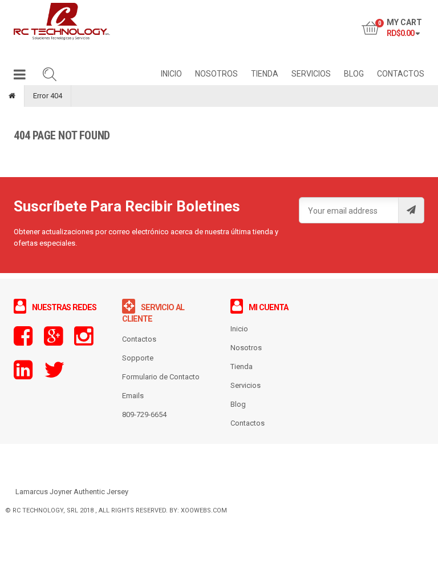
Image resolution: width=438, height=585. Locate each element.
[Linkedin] (23, 375)
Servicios (245, 385)
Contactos (247, 423)
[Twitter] (54, 375)
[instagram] (83, 341)
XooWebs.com (204, 510)
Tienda (241, 366)
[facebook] (23, 341)
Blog (238, 404)
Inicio (239, 328)
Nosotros (246, 347)
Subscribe (411, 210)
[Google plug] (53, 341)
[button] (20, 77)
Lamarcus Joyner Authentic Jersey (71, 491)
